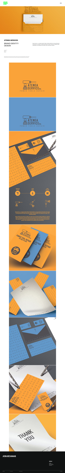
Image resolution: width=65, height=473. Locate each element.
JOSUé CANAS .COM (5, 3)
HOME (50, 463)
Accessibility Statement (20, 471)
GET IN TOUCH (51, 464)
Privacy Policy (4, 471)
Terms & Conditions (11, 471)
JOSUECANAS (9, 456)
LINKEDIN (50, 465)
